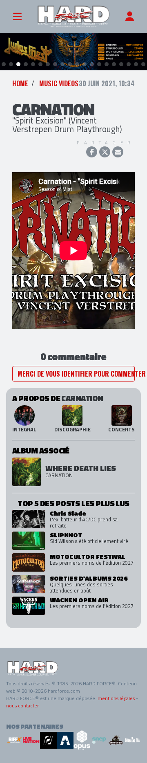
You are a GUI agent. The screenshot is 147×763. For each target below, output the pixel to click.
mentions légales (116, 698)
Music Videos (58, 83)
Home (20, 83)
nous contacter (22, 705)
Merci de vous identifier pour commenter (76, 374)
